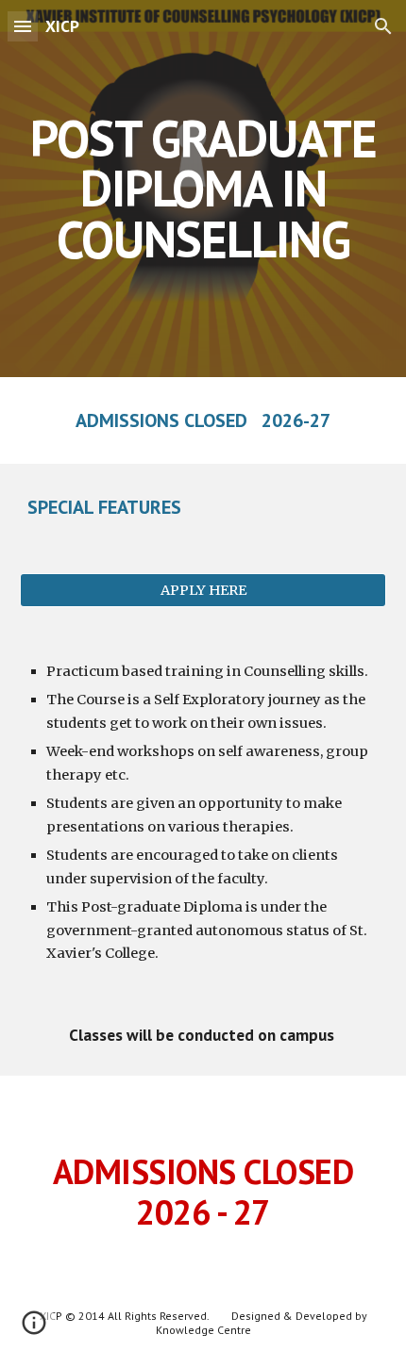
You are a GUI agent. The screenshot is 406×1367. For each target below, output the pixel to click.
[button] (22, 26)
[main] (203, 189)
